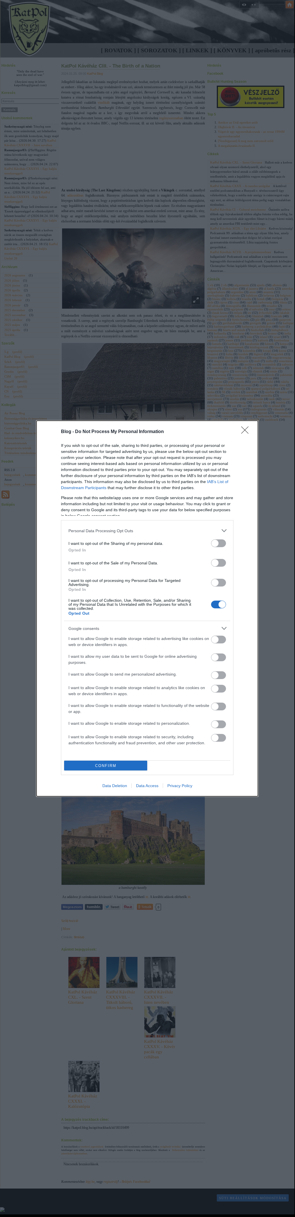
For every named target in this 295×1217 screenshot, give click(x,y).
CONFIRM (105, 766)
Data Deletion (114, 785)
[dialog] (147, 608)
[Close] (246, 431)
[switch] (218, 543)
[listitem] (147, 531)
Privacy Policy (179, 785)
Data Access (147, 785)
